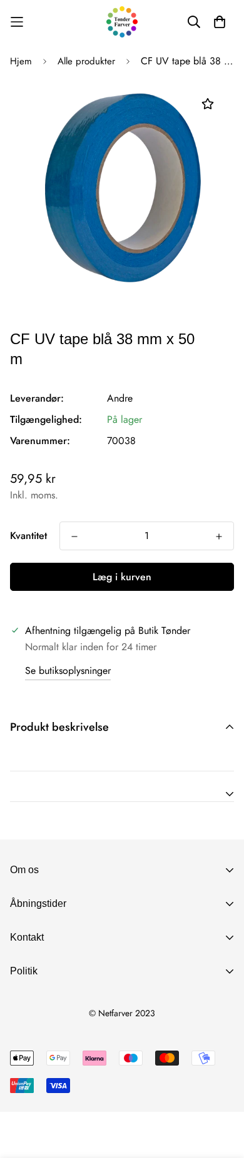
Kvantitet (28, 535)
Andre (120, 398)
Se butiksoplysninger (68, 670)
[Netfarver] (122, 22)
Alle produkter (86, 61)
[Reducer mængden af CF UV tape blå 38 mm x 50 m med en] (74, 536)
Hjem (21, 61)
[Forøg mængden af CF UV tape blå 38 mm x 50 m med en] (219, 536)
